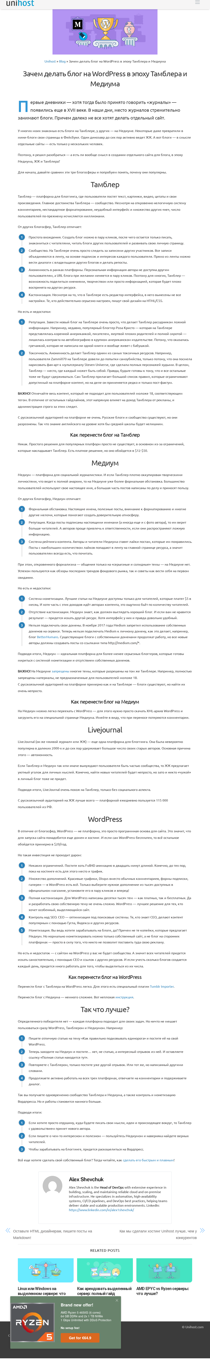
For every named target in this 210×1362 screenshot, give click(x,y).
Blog (62, 61)
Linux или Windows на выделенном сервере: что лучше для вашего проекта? (44, 1293)
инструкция (124, 997)
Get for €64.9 (80, 1337)
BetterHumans (47, 637)
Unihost (50, 61)
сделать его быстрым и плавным (148, 1160)
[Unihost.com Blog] (20, 4)
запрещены (60, 671)
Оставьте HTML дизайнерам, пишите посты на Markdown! (52, 1234)
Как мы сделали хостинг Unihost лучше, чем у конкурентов (158, 1234)
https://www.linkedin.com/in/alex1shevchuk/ (101, 1210)
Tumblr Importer (162, 986)
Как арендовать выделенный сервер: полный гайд (104, 1291)
